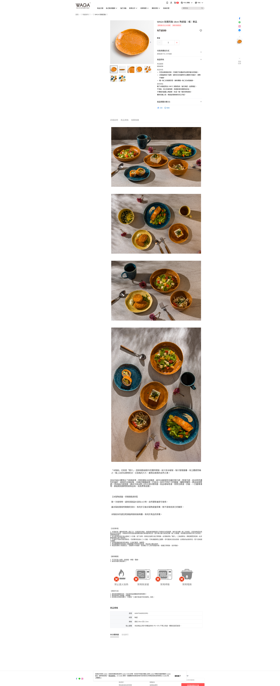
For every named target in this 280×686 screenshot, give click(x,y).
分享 (161, 108)
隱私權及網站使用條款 (125, 685)
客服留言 (152, 682)
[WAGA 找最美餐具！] (84, 5)
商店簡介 (121, 682)
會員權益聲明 (154, 685)
